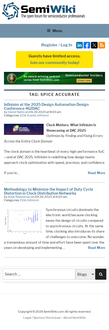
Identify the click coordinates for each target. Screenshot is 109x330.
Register (49, 45)
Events (31, 115)
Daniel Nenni (16, 112)
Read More (96, 173)
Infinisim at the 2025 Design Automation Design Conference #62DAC (46, 106)
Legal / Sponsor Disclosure (42, 317)
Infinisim (43, 115)
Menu (57, 30)
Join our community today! (54, 62)
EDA (23, 115)
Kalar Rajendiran (19, 197)
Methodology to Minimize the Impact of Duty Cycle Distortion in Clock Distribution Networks (48, 191)
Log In (66, 45)
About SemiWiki (74, 317)
